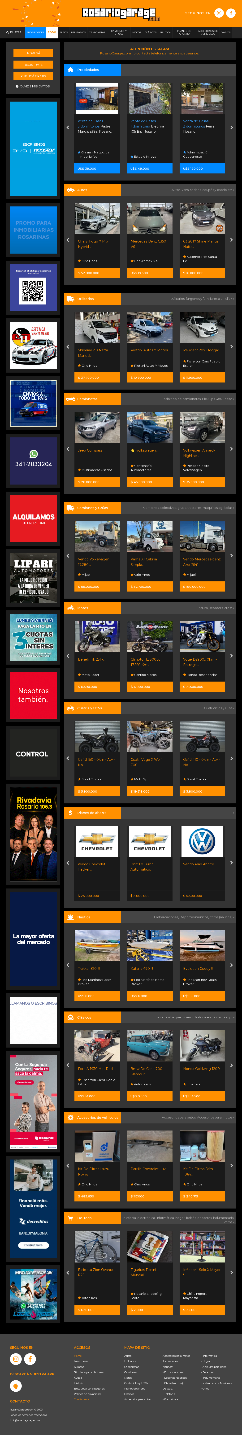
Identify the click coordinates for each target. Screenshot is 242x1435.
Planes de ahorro (134, 1388)
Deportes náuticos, (195, 917)
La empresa (81, 1361)
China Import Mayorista (195, 1296)
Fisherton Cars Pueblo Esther (149, 363)
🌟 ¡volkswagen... (91, 450)
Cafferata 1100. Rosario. (202, 126)
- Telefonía (169, 1394)
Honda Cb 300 (195, 659)
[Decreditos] (33, 1208)
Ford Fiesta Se (195, 241)
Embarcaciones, (167, 917)
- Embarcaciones (173, 1372)
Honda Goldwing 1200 (148, 1069)
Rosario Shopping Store (146, 1296)
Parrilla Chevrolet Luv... (96, 1169)
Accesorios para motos (214, 1117)
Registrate (33, 64)
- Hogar (205, 1361)
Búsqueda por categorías (89, 1388)
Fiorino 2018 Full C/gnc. (202, 350)
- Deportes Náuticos (175, 1377)
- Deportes (207, 1372)
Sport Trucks (143, 779)
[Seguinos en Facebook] (231, 13)
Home (78, 1355)
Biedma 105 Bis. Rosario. (95, 126)
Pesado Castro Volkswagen (143, 468)
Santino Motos (92, 675)
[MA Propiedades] (33, 695)
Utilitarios (130, 1361)
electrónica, (146, 1218)
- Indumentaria (210, 1377)
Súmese (79, 1367)
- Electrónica (170, 1399)
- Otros (205, 1388)
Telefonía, (129, 1218)
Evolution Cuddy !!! (145, 968)
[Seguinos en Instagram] (219, 13)
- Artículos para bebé (213, 1367)
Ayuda (78, 1377)
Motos (128, 1377)
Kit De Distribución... (199, 1169)
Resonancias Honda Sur (200, 673)
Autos (127, 1355)
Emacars (193, 261)
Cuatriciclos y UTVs (136, 1383)
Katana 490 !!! (89, 968)
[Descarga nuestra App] (16, 1386)
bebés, (191, 1218)
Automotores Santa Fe (147, 259)
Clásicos (129, 1394)
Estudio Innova (92, 156)
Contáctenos (82, 1399)
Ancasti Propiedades (202, 156)
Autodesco (89, 1084)
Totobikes (89, 1298)
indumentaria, (223, 1218)
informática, (165, 1218)
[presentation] (68, 128)
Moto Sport (90, 779)
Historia (78, 1383)
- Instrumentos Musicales (216, 1383)
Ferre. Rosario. (147, 126)
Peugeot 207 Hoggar (148, 350)
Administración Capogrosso (144, 154)
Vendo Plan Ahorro (145, 864)
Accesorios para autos (137, 1399)
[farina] (33, 939)
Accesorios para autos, (179, 1117)
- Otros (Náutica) (173, 1383)
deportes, (205, 1218)
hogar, (180, 1218)
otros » (229, 1222)
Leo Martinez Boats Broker (94, 982)
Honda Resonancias (148, 675)
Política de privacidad (87, 1394)
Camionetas (131, 1367)
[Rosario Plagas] (33, 753)
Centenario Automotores (88, 468)
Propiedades (170, 1361)
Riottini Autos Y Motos (96, 350)
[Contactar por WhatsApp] (33, 230)
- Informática (209, 1355)
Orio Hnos (194, 470)
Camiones (130, 1372)
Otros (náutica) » (222, 917)
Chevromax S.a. (93, 261)
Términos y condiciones (89, 1372)
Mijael (138, 574)
